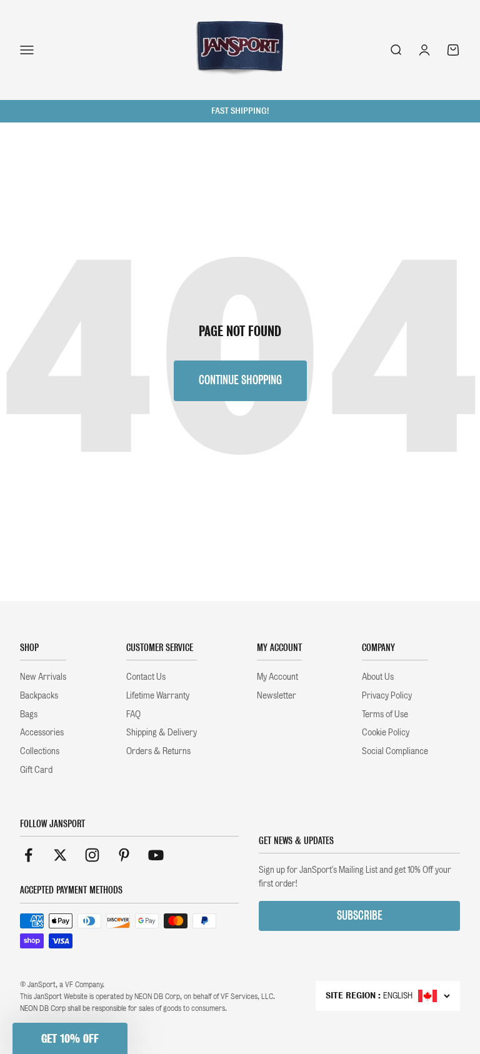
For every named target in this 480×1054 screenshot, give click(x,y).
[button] (70, 1038)
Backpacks (39, 695)
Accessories (42, 732)
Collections (39, 751)
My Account (277, 677)
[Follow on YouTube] (156, 855)
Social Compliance (395, 751)
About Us (378, 677)
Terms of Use (385, 714)
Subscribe (359, 915)
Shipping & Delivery (161, 732)
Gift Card (36, 770)
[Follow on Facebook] (28, 855)
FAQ (133, 714)
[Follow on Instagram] (92, 855)
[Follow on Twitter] (60, 855)
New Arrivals (43, 677)
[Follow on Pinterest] (124, 855)
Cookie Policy (385, 732)
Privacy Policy (387, 695)
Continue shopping (240, 380)
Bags (29, 714)
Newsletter (276, 695)
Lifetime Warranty (157, 695)
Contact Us (146, 677)
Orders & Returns (158, 751)
